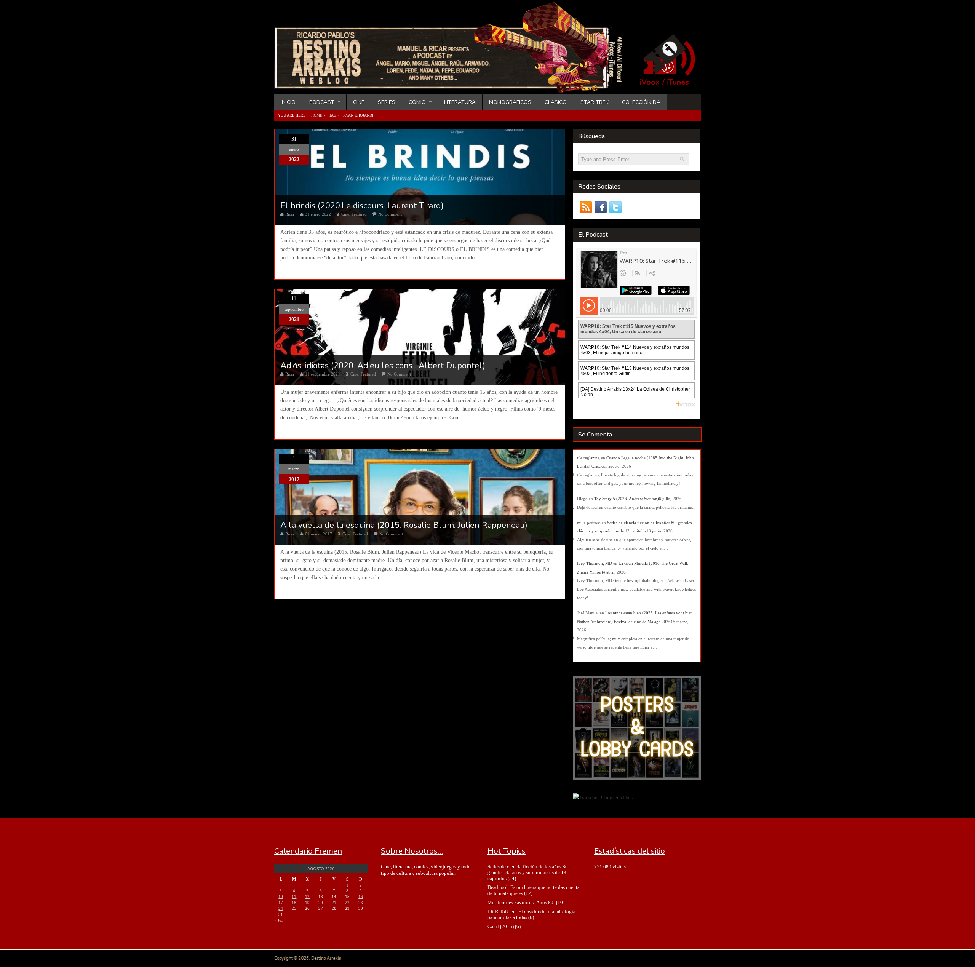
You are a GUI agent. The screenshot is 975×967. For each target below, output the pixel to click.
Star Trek (594, 102)
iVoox (649, 82)
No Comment (390, 214)
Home (316, 115)
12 (307, 896)
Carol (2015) (501, 926)
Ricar (289, 214)
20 (320, 902)
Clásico (556, 102)
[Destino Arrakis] (454, 85)
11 (294, 896)
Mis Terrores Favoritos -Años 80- (521, 902)
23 (360, 902)
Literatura (460, 102)
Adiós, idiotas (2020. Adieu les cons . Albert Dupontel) (382, 365)
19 (307, 902)
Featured (359, 214)
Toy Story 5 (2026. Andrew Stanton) (626, 498)
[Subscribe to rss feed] (585, 207)
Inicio (288, 102)
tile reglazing (588, 458)
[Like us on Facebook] (600, 207)
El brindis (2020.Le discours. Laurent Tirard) (362, 205)
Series (386, 102)
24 (280, 908)
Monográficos (510, 102)
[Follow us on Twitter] (615, 207)
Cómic (413, 102)
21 (334, 902)
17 (280, 902)
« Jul (278, 920)
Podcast (318, 102)
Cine (358, 102)
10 (280, 896)
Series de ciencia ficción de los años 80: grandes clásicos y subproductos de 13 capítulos (528, 872)
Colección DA (641, 102)
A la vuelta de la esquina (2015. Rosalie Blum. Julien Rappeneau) (403, 525)
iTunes (677, 82)
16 (360, 896)
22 (347, 902)
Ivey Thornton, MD (594, 563)
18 (294, 902)
